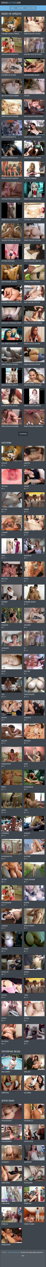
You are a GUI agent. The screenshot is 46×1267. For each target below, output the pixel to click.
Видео (13, 8)
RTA (23, 1256)
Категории (20, 8)
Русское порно (30, 8)
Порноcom (11, 2)
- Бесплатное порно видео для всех (25, 1252)
